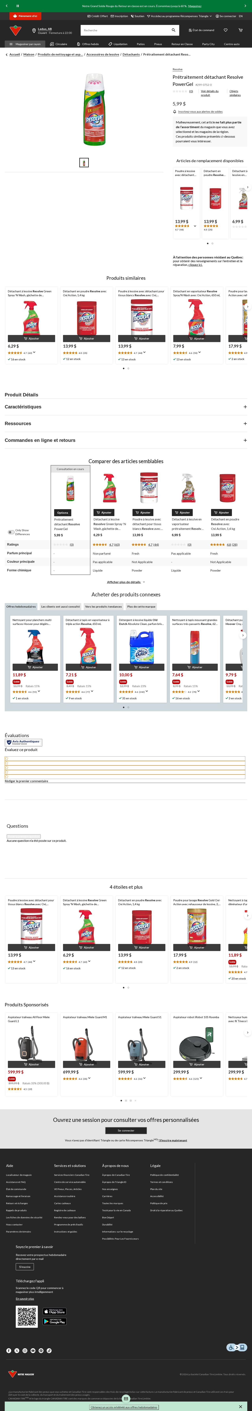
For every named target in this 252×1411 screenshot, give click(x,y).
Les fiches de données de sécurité (24, 1217)
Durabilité (107, 1224)
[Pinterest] (41, 1350)
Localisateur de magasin (19, 1174)
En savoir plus (25, 1298)
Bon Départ (108, 1217)
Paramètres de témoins (18, 1231)
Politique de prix (158, 1203)
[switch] (13, 532)
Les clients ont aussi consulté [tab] (60, 606)
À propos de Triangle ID (114, 1182)
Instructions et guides (65, 1231)
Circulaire (61, 44)
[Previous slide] (7, 6)
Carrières (107, 1196)
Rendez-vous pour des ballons (70, 1217)
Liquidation (120, 44)
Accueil (14, 54)
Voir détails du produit (210, 93)
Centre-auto (232, 44)
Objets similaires (235, 93)
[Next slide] (245, 6)
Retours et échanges (17, 1203)
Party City (208, 44)
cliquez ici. (195, 264)
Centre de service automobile (70, 1182)
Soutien (139, 16)
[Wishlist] (226, 30)
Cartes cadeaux (62, 1203)
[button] (173, 30)
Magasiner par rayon (28, 44)
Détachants (131, 54)
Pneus (158, 44)
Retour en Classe (182, 44)
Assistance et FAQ (16, 1182)
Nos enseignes (110, 1189)
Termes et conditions (161, 1182)
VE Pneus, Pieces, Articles (68, 1189)
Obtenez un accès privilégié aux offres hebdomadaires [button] (124, 1407)
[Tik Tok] (49, 1350)
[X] (16, 1350)
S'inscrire (25, 1267)
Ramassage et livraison (18, 1196)
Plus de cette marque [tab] (141, 606)
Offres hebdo (90, 44)
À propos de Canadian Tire (116, 1174)
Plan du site (156, 1189)
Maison (28, 54)
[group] (33, 681)
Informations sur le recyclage (117, 1231)
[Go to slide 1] (84, 162)
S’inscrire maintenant (173, 1140)
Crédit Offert (99, 16)
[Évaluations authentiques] (23, 743)
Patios (141, 44)
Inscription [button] (121, 16)
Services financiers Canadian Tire (71, 1174)
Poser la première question (23, 836)
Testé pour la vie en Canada (116, 1210)
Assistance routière (64, 1196)
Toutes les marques (112, 1203)
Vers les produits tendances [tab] (103, 606)
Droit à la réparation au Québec (166, 1210)
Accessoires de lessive (102, 54)
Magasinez (194, 6)
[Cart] (241, 30)
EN (241, 16)
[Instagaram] (24, 1350)
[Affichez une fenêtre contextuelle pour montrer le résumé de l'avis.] (196, 227)
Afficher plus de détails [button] (124, 582)
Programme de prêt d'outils (68, 1224)
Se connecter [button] (228, 16)
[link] (184, 91)
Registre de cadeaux (65, 1210)
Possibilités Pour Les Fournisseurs (120, 1238)
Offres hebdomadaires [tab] (21, 606)
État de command (203, 30)
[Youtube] (33, 1350)
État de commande (16, 1189)
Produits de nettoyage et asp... (60, 54)
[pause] (18, 6)
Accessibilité (157, 1196)
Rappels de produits (16, 1210)
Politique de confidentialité (164, 1174)
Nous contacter (14, 1224)
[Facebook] (8, 1350)
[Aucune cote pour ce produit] (181, 91)
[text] (31, 962)
